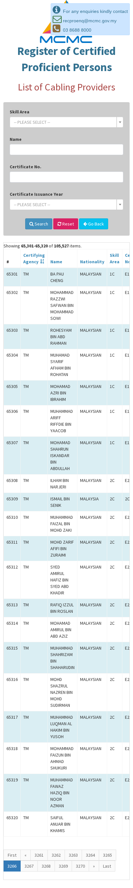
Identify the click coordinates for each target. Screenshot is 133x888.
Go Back (95, 224)
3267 (29, 866)
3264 (90, 855)
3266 (11, 866)
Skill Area (19, 112)
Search (41, 224)
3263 (73, 855)
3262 (56, 855)
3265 (107, 855)
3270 (80, 866)
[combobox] (66, 122)
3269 (63, 866)
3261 (39, 855)
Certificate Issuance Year (36, 194)
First (12, 855)
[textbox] (64, 122)
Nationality (92, 262)
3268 (46, 866)
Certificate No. (25, 167)
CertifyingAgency (34, 258)
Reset (67, 224)
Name (16, 139)
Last (107, 866)
